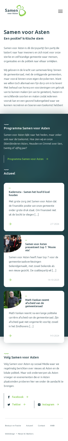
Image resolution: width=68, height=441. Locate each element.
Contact (41, 426)
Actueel (29, 426)
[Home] (15, 11)
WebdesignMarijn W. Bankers (19, 434)
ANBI (52, 426)
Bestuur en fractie (13, 426)
